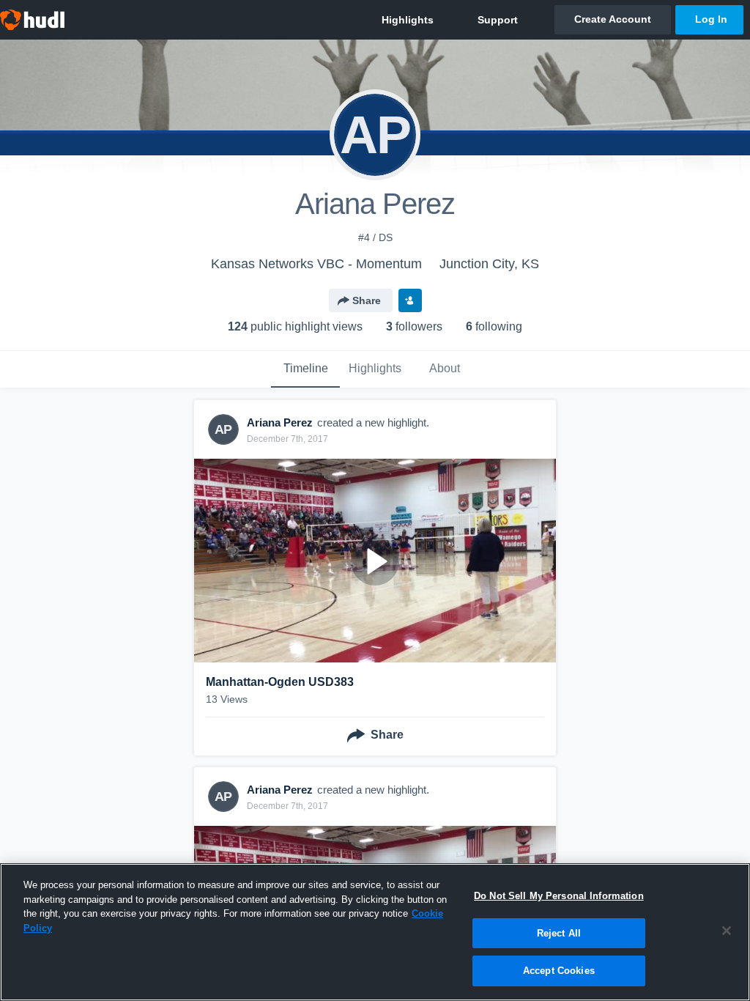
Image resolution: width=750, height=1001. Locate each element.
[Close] (726, 931)
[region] (375, 932)
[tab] (305, 369)
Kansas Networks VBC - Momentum (316, 263)
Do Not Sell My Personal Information (559, 895)
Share (366, 300)
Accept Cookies (559, 970)
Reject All (559, 933)
